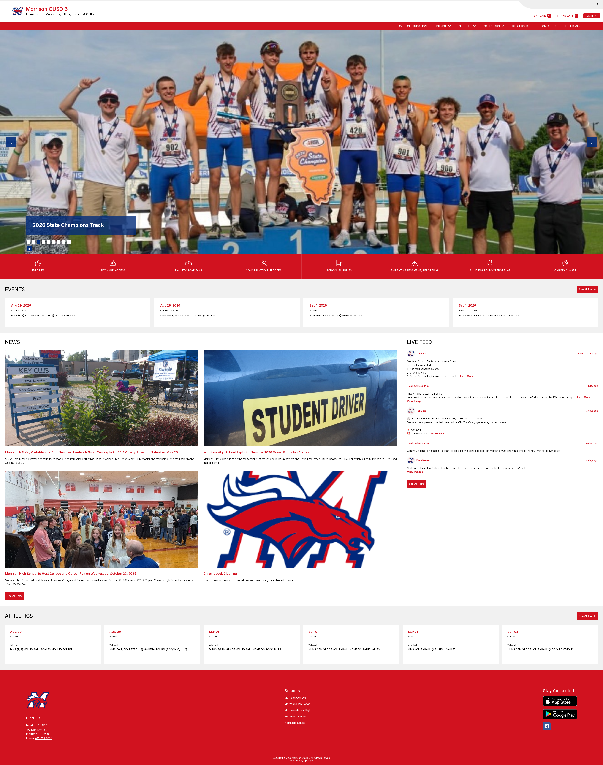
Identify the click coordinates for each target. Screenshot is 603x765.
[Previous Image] (11, 142)
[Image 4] (43, 242)
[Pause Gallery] (29, 248)
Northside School (295, 722)
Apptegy (308, 760)
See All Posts (14, 595)
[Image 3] (38, 242)
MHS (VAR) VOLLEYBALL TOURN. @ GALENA (189, 315)
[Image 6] (53, 242)
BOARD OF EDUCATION (412, 26)
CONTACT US (549, 26)
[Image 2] (33, 242)
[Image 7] (58, 242)
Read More (466, 376)
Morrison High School (298, 703)
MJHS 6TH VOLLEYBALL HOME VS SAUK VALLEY (490, 315)
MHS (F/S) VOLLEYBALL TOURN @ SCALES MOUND (44, 315)
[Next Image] (592, 142)
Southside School (295, 716)
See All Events (587, 289)
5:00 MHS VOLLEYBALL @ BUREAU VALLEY (337, 315)
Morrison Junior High (297, 710)
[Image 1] (28, 242)
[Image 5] (48, 242)
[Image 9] (69, 242)
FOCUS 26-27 (573, 26)
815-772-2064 (43, 738)
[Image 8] (63, 242)
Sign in (592, 15)
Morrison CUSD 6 (295, 697)
